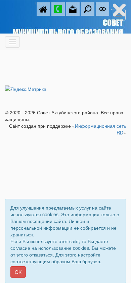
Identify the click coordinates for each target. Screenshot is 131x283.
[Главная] (43, 8)
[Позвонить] (58, 8)
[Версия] (102, 8)
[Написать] (73, 8)
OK (18, 272)
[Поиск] (87, 8)
